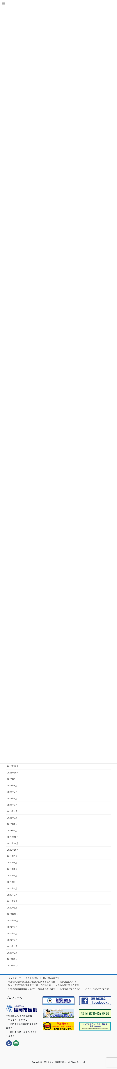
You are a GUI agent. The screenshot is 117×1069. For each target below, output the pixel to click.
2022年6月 (12, 798)
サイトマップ (14, 978)
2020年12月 (13, 914)
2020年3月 (12, 946)
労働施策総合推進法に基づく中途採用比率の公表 (31, 988)
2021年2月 (12, 901)
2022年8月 (12, 785)
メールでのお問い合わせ (97, 988)
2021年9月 (12, 856)
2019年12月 (13, 965)
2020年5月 (12, 940)
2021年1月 (12, 907)
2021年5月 (12, 882)
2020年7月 (12, 933)
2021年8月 (12, 862)
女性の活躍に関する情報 (67, 985)
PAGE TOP (111, 1034)
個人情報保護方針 (51, 978)
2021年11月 (12, 843)
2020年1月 (12, 959)
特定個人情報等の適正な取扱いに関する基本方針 (31, 981)
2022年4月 (12, 811)
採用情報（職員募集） (70, 988)
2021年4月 (12, 888)
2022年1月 (12, 830)
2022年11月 (12, 766)
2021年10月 (13, 850)
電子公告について (68, 981)
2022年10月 (13, 772)
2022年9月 (12, 779)
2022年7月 (12, 792)
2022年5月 (12, 805)
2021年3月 (12, 895)
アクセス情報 (31, 978)
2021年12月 (13, 837)
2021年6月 (12, 875)
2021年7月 (12, 869)
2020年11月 (12, 920)
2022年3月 (12, 818)
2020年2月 (12, 953)
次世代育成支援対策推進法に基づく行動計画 (29, 985)
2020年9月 (12, 927)
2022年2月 (12, 824)
